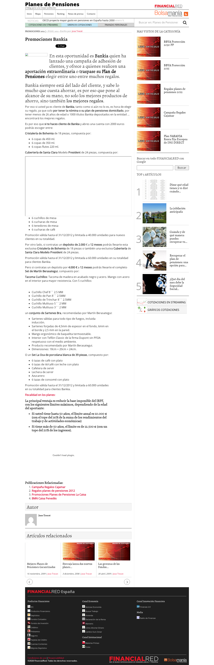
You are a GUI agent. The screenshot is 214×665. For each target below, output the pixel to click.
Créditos (34, 627)
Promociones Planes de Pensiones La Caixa (59, 494)
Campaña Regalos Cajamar (49, 487)
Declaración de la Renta (95, 619)
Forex (87, 647)
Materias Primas (92, 643)
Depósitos (34, 615)
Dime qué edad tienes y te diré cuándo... (179, 188)
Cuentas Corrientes (38, 644)
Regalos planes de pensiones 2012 (53, 491)
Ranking (61, 13)
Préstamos (35, 631)
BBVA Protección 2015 (174, 67)
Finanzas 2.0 (144, 607)
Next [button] (127, 583)
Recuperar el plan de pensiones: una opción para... (179, 260)
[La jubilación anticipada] (154, 213)
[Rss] (186, 14)
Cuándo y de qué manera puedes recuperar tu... (178, 237)
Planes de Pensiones (52, 4)
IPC (32, 607)
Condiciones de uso (37, 657)
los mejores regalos (85, 100)
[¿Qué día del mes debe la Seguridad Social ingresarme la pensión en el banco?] (154, 284)
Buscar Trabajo (91, 611)
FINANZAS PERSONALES (116, 24)
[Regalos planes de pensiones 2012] (148, 93)
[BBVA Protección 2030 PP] (148, 46)
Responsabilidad (56, 657)
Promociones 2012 (35, 31)
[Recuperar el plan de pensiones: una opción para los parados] (154, 260)
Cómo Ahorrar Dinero (94, 628)
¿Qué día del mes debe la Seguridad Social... (177, 284)
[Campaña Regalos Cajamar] (148, 117)
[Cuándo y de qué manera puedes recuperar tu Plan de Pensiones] (154, 236)
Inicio (29, 13)
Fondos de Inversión (39, 623)
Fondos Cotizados (38, 619)
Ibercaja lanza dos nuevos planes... (42, 565)
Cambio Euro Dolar (93, 632)
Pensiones (49, 13)
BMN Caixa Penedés (44, 498)
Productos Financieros (40, 611)
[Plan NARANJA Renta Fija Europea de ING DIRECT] (148, 141)
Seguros (34, 635)
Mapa (38, 13)
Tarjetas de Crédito (38, 640)
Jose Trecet (77, 31)
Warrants (89, 623)
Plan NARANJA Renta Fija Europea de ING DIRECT (175, 139)
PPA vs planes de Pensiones (114, 563)
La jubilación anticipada (177, 210)
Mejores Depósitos (38, 648)
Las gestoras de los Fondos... (73, 565)
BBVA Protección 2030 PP (174, 43)
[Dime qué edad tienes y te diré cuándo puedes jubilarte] (154, 189)
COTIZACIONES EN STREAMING (43, 24)
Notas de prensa (75, 13)
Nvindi (121, 573)
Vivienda (89, 615)
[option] (43, 560)
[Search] (184, 22)
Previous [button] (30, 583)
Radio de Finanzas (147, 618)
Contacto (91, 13)
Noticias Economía (93, 607)
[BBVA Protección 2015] (148, 70)
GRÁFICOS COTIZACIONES (80, 24)
